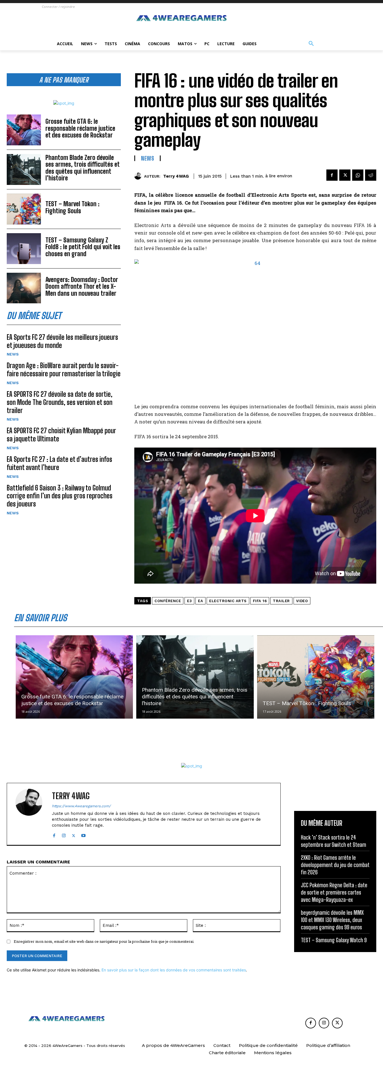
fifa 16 (260, 601)
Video (302, 601)
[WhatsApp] (357, 175)
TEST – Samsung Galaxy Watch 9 (334, 940)
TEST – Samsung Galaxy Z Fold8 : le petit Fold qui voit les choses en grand (82, 246)
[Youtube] (83, 834)
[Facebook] (332, 175)
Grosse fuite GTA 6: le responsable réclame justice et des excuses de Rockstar (80, 128)
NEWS (13, 354)
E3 (189, 601)
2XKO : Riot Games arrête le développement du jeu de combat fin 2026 (335, 864)
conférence (167, 601)
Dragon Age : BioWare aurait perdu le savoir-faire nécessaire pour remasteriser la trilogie (64, 369)
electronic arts (228, 601)
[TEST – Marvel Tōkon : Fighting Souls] (24, 209)
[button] (311, 44)
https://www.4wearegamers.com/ (81, 806)
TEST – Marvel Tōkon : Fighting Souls (72, 207)
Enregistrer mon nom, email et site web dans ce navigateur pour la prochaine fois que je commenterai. (104, 941)
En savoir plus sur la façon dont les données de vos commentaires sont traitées (173, 969)
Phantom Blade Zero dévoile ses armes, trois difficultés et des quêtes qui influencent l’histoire (82, 168)
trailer (281, 601)
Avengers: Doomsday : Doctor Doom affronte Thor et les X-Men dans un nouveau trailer (81, 286)
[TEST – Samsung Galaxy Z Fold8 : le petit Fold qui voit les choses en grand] (24, 248)
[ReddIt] (370, 175)
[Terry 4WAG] (139, 176)
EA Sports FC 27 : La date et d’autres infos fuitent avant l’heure (59, 463)
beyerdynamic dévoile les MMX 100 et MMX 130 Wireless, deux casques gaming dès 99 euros (332, 919)
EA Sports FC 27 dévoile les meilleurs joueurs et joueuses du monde (62, 341)
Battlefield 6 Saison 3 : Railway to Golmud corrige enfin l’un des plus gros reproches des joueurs (59, 496)
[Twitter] (344, 175)
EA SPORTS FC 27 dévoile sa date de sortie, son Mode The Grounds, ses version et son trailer (59, 402)
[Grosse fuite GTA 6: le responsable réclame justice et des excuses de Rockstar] (24, 129)
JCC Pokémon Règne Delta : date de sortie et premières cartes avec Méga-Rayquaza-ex (334, 892)
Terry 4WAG (176, 176)
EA (200, 601)
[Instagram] (64, 834)
